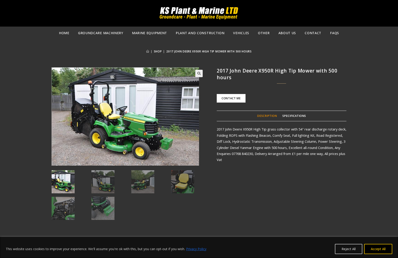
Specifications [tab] (294, 116)
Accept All (378, 249)
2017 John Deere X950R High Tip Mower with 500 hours (209, 51)
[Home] (147, 51)
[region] (199, 247)
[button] (199, 73)
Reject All (349, 249)
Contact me (231, 98)
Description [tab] (267, 116)
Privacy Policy (196, 249)
